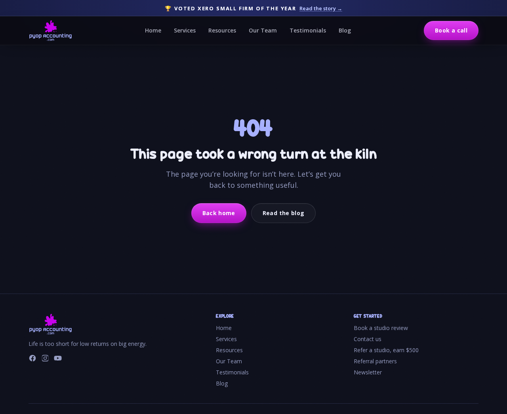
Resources (222, 30)
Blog (345, 30)
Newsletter (368, 372)
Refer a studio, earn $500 (386, 350)
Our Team (263, 30)
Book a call (451, 30)
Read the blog (284, 213)
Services (185, 30)
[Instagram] (45, 358)
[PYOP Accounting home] (50, 30)
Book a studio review (381, 328)
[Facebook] (32, 358)
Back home (218, 213)
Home (153, 30)
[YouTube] (58, 358)
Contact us (367, 339)
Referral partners (375, 361)
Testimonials (308, 30)
